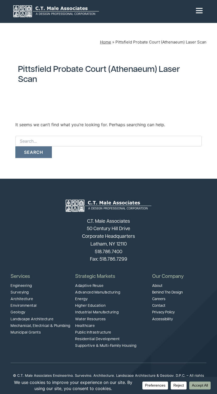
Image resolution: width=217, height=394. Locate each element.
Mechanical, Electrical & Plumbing (40, 326)
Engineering (21, 286)
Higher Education (90, 306)
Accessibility (162, 319)
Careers (158, 299)
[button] (151, 11)
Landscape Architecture (32, 319)
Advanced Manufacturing (97, 293)
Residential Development (97, 339)
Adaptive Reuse (89, 286)
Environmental (24, 306)
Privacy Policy (163, 312)
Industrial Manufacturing (97, 312)
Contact (158, 306)
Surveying (20, 293)
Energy (81, 299)
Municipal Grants (26, 333)
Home (105, 42)
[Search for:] (108, 141)
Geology (18, 312)
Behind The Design (167, 293)
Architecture (22, 299)
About (157, 286)
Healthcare (85, 326)
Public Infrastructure (93, 333)
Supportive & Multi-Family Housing (106, 346)
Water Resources (90, 319)
